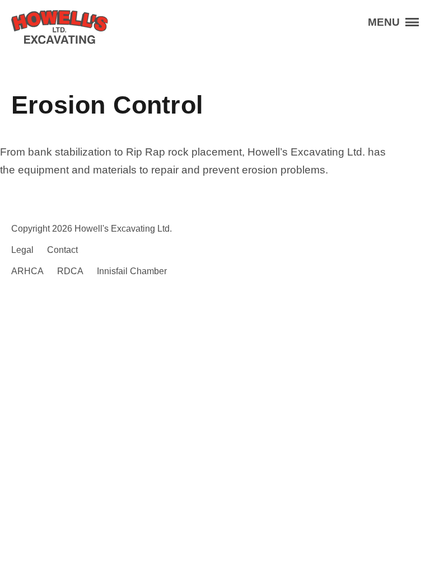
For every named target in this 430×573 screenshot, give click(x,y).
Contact (62, 250)
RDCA (70, 271)
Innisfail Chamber (132, 271)
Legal (22, 250)
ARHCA (27, 271)
